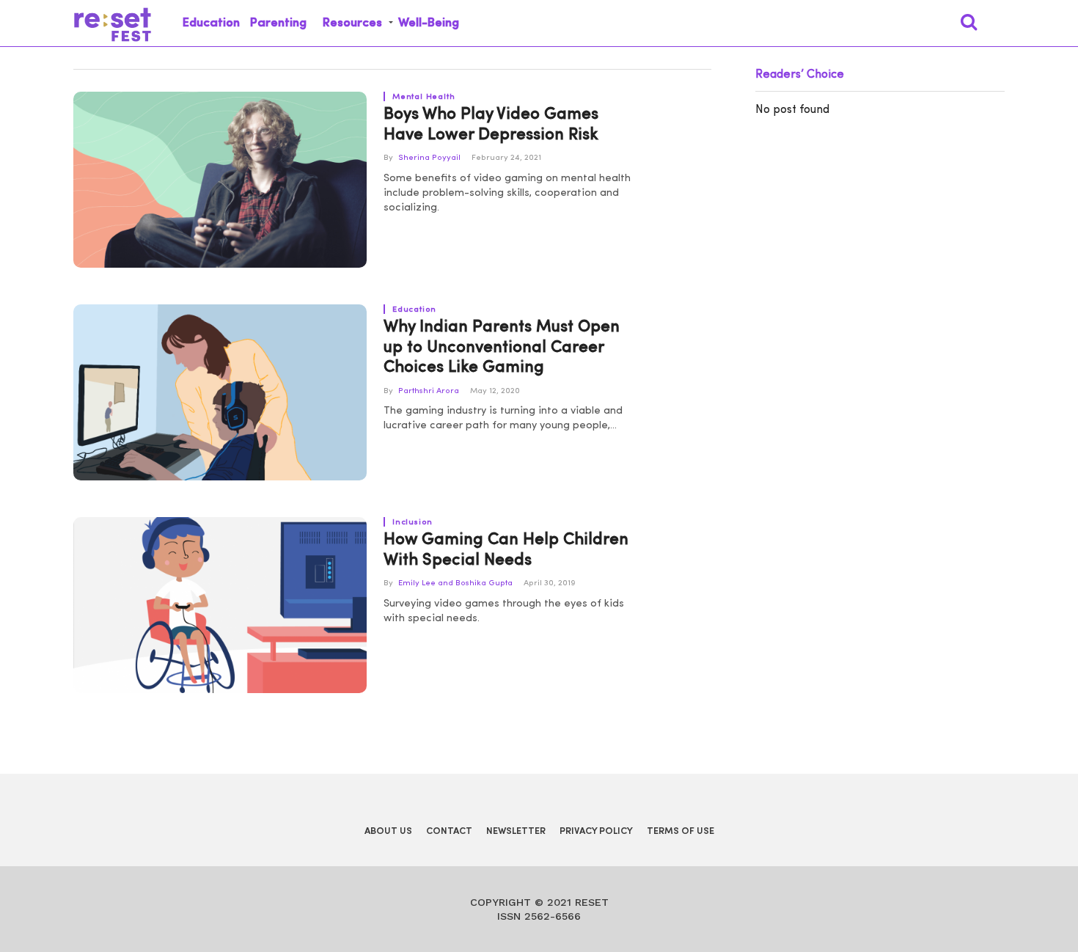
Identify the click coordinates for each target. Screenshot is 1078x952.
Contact (449, 831)
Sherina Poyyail (429, 158)
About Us (388, 831)
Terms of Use (680, 831)
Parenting (278, 23)
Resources (352, 23)
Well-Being (428, 23)
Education (211, 23)
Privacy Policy (596, 831)
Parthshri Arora (428, 391)
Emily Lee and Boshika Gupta (455, 583)
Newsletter (516, 831)
